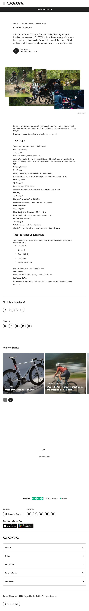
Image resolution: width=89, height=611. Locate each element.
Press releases (41, 24)
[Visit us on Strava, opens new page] (23, 326)
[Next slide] (10, 400)
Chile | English (12, 604)
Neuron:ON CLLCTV (25, 262)
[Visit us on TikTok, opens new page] (29, 326)
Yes (10, 310)
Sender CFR (22, 246)
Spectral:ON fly (23, 254)
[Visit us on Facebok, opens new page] (5, 326)
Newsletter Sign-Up (14, 514)
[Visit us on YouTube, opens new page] (17, 326)
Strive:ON (21, 250)
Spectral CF (22, 258)
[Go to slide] (50, 400)
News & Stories (27, 24)
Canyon (16, 24)
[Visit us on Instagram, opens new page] (11, 326)
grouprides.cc (27, 134)
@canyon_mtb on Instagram (42, 275)
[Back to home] (15, 3)
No (21, 310)
